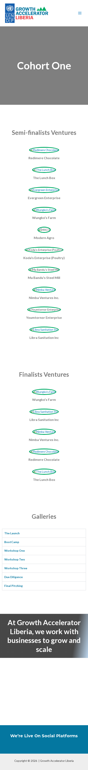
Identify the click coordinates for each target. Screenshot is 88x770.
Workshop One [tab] (14, 550)
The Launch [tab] (12, 533)
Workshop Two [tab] (14, 559)
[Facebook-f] (27, 747)
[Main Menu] (80, 13)
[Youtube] (60, 747)
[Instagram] (49, 747)
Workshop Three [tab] (15, 568)
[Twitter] (38, 747)
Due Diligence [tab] (13, 577)
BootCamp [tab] (11, 542)
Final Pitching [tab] (13, 585)
